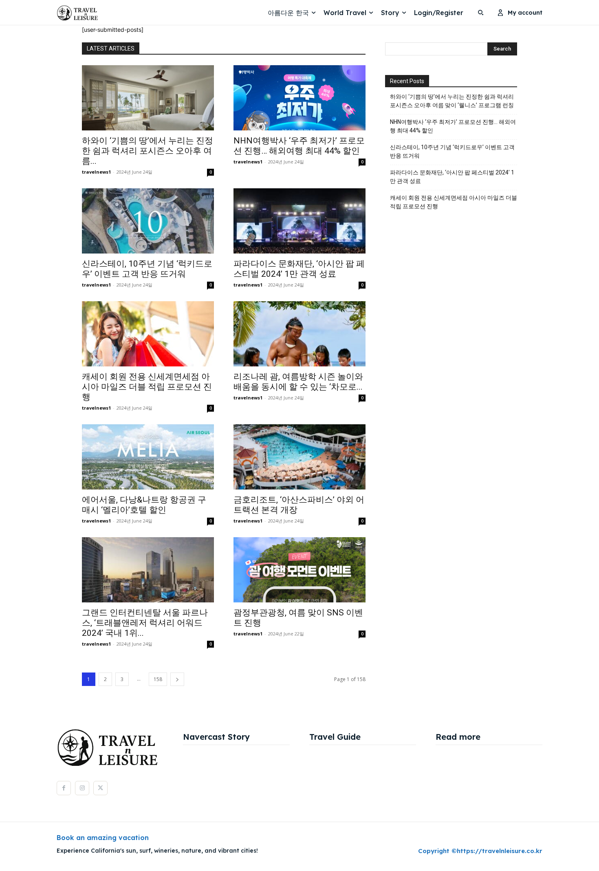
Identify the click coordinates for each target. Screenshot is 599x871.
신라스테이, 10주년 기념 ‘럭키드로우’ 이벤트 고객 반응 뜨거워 (147, 269)
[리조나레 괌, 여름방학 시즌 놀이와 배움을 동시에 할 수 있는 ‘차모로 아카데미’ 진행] (299, 333)
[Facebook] (64, 788)
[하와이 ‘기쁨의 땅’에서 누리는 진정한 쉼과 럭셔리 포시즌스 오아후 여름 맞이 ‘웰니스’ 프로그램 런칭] (148, 97)
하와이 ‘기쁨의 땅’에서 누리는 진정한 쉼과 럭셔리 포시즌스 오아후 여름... (147, 151)
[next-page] (177, 679)
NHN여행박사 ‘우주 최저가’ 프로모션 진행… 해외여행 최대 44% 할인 (299, 146)
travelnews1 (96, 172)
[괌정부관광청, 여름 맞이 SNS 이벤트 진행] (299, 569)
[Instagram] (82, 788)
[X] (100, 788)
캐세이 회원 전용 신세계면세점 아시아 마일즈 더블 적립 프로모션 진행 (147, 387)
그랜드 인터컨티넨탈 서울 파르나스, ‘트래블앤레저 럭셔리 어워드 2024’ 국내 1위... (145, 623)
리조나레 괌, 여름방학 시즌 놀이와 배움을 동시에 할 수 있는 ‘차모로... (298, 382)
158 (158, 679)
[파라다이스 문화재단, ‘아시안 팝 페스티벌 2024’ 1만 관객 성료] (299, 221)
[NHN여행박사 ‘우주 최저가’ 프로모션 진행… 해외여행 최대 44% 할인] (299, 97)
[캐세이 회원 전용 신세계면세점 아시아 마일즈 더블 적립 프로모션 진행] (148, 333)
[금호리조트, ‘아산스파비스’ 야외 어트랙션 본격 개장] (299, 457)
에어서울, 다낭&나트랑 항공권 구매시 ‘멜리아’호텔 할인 (144, 505)
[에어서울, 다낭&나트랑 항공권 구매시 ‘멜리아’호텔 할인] (148, 457)
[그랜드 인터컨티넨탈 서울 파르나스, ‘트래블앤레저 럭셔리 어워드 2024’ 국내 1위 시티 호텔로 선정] (148, 569)
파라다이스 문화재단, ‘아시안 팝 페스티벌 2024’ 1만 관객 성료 (299, 269)
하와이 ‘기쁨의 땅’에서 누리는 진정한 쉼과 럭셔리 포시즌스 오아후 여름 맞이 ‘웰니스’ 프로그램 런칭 (452, 100)
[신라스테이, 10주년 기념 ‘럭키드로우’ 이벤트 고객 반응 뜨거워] (148, 221)
